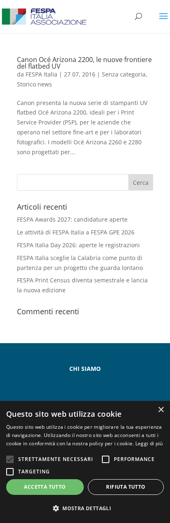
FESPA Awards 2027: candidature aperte (72, 219)
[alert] (85, 462)
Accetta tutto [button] (45, 486)
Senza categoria (124, 74)
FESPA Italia (41, 74)
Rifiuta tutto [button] (125, 486)
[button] (85, 508)
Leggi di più (149, 443)
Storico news (34, 84)
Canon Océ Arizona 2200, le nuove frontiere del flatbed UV (84, 63)
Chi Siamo (85, 369)
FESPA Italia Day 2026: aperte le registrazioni (78, 245)
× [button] (161, 410)
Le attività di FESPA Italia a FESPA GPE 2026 (76, 232)
